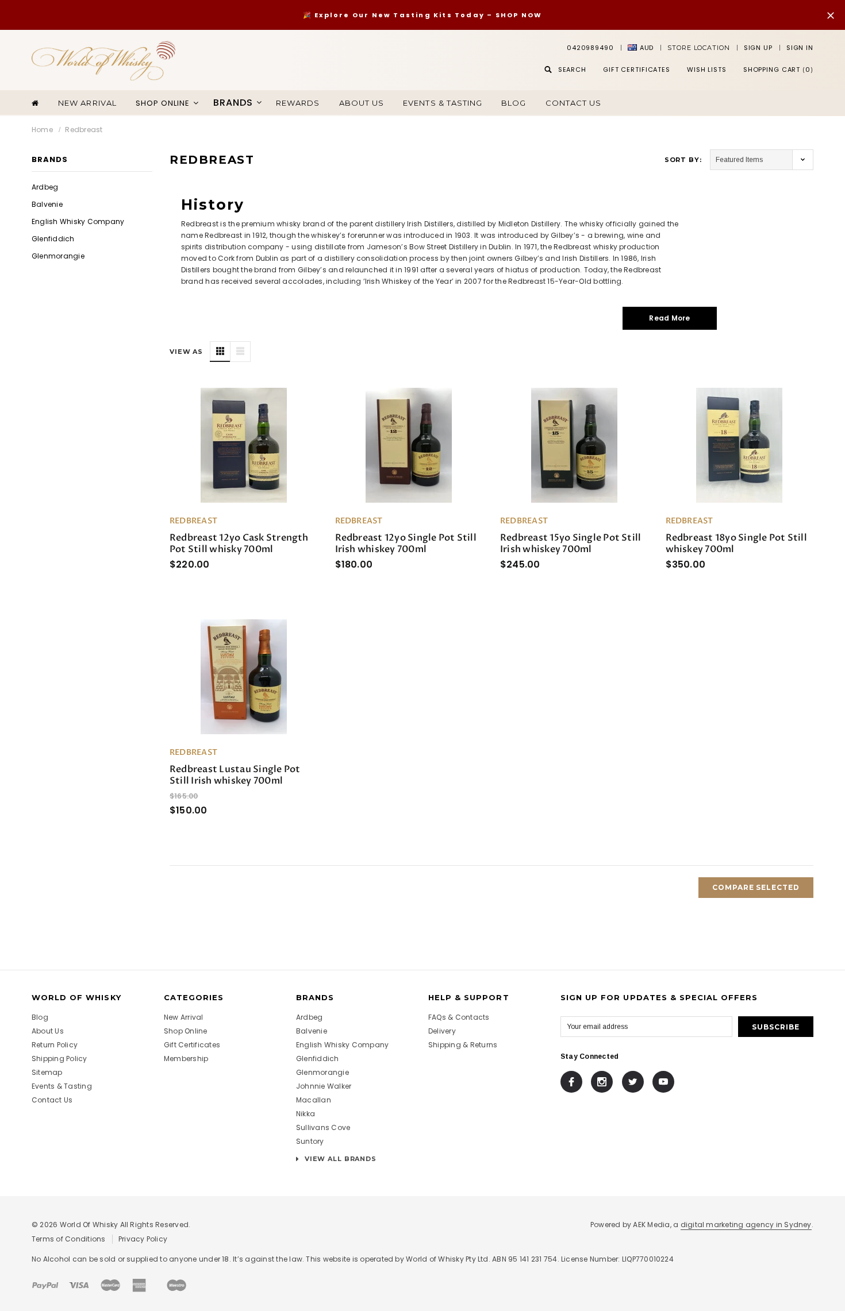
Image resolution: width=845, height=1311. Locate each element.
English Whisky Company (78, 221)
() (778, 69)
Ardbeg (45, 187)
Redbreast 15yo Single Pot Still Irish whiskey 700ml (570, 543)
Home (42, 129)
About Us (48, 1031)
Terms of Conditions (69, 1239)
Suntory (310, 1141)
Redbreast (83, 129)
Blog (513, 102)
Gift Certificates (192, 1045)
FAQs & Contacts (459, 1017)
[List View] (240, 351)
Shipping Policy (59, 1058)
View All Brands (339, 1159)
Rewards (298, 102)
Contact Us (573, 102)
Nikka (305, 1114)
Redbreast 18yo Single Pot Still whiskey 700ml (736, 543)
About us (361, 102)
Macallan (313, 1100)
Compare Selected (756, 887)
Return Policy (55, 1045)
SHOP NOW (519, 15)
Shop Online (186, 1031)
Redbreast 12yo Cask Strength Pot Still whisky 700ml (239, 543)
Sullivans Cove (323, 1127)
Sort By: (683, 160)
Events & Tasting (442, 102)
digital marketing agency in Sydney (746, 1224)
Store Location (698, 48)
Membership (186, 1058)
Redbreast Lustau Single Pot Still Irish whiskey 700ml (235, 775)
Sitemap (47, 1072)
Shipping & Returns (462, 1045)
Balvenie (47, 204)
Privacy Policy (142, 1239)
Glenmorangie (58, 256)
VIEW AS (186, 352)
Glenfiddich (53, 239)
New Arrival (87, 102)
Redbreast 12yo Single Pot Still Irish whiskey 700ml (406, 543)
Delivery (442, 1031)
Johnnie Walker (323, 1086)
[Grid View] (220, 351)
